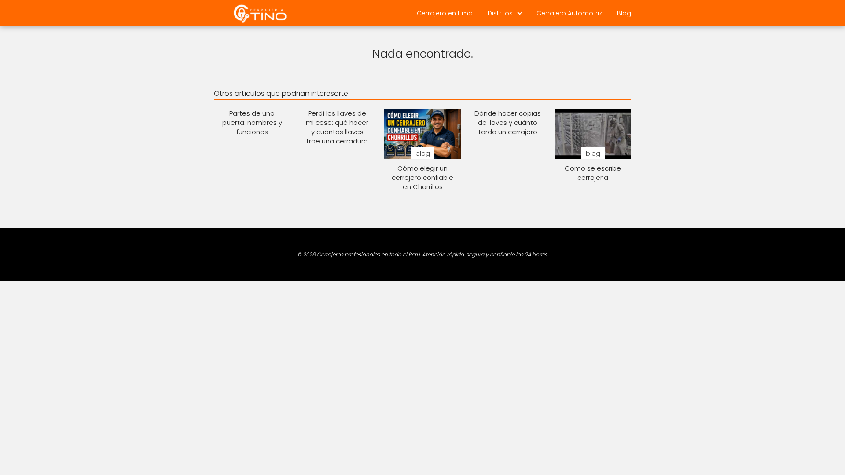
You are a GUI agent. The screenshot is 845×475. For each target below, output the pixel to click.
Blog (624, 13)
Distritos (500, 13)
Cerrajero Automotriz (569, 13)
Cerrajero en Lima (445, 13)
